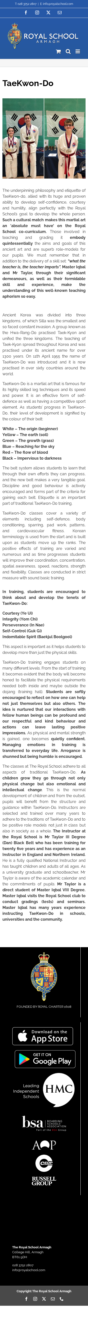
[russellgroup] (44, 1178)
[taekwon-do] (44, 100)
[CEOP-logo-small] (44, 1156)
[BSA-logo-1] (44, 1113)
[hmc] (44, 1074)
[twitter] (44, 1299)
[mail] (53, 1299)
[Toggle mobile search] (68, 51)
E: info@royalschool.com (56, 4)
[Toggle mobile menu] (78, 51)
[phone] (62, 1299)
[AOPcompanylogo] (44, 1142)
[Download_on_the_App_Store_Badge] (42, 1029)
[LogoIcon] (44, 954)
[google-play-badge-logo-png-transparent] (45, 1052)
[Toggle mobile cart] (58, 51)
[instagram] (35, 1299)
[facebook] (26, 1299)
